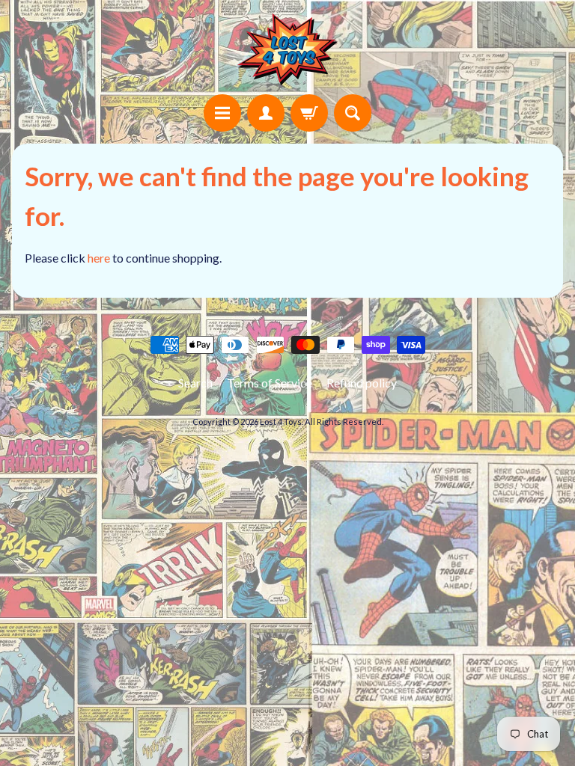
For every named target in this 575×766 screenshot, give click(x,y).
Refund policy (361, 383)
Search (195, 383)
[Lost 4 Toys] (287, 49)
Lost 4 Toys (281, 421)
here (99, 258)
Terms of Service (269, 383)
